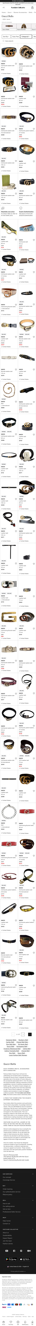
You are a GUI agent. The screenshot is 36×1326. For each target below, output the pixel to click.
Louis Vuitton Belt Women (18, 1055)
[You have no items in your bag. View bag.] (32, 7)
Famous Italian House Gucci (11, 1074)
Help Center (7, 1221)
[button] (32, 7)
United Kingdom (10, 1316)
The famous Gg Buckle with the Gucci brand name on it (15, 1157)
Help (4, 1217)
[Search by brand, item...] (3, 7)
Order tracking (7, 1189)
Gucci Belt (10, 1046)
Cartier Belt (10, 1042)
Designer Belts (11, 1040)
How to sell (6, 1203)
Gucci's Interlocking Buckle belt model (16, 1160)
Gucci (9, 12)
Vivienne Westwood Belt (12, 1049)
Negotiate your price (8, 212)
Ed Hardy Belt (23, 1044)
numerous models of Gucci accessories (14, 1144)
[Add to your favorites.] (16, 64)
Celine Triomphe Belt (11, 1051)
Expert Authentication (26, 212)
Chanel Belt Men (22, 1042)
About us (6, 1233)
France (3, 1316)
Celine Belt (26, 1049)
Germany (25, 1316)
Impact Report (7, 1238)
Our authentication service (11, 1192)
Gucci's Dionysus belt (10, 1155)
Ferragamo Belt (21, 1046)
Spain (29, 1316)
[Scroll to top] (30, 1034)
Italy (33, 1316)
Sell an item (6, 1209)
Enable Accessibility (18, 1)
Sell (4, 1200)
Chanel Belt (25, 1051)
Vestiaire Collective (10, 1229)
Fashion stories (8, 1244)
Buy (4, 1186)
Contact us (6, 1224)
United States (18, 1316)
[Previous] (13, 1034)
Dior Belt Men (11, 1044)
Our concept (7, 1177)
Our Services (7, 1174)
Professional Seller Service (11, 1212)
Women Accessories (20, 12)
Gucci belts (6, 1103)
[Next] (23, 1034)
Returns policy (7, 1194)
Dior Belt (12, 1053)
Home (4, 12)
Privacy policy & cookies (17, 1271)
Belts (30, 12)
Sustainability (7, 1235)
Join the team (7, 1241)
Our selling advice (9, 1206)
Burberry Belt (23, 1040)
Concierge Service (9, 1180)
